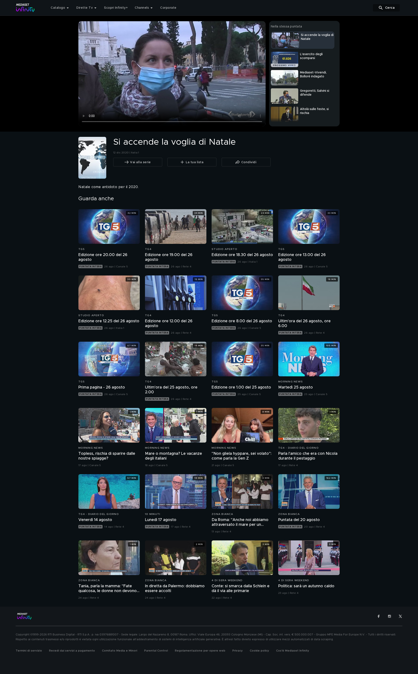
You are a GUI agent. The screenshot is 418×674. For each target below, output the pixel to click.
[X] (400, 616)
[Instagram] (389, 616)
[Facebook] (379, 616)
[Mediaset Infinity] (25, 7)
